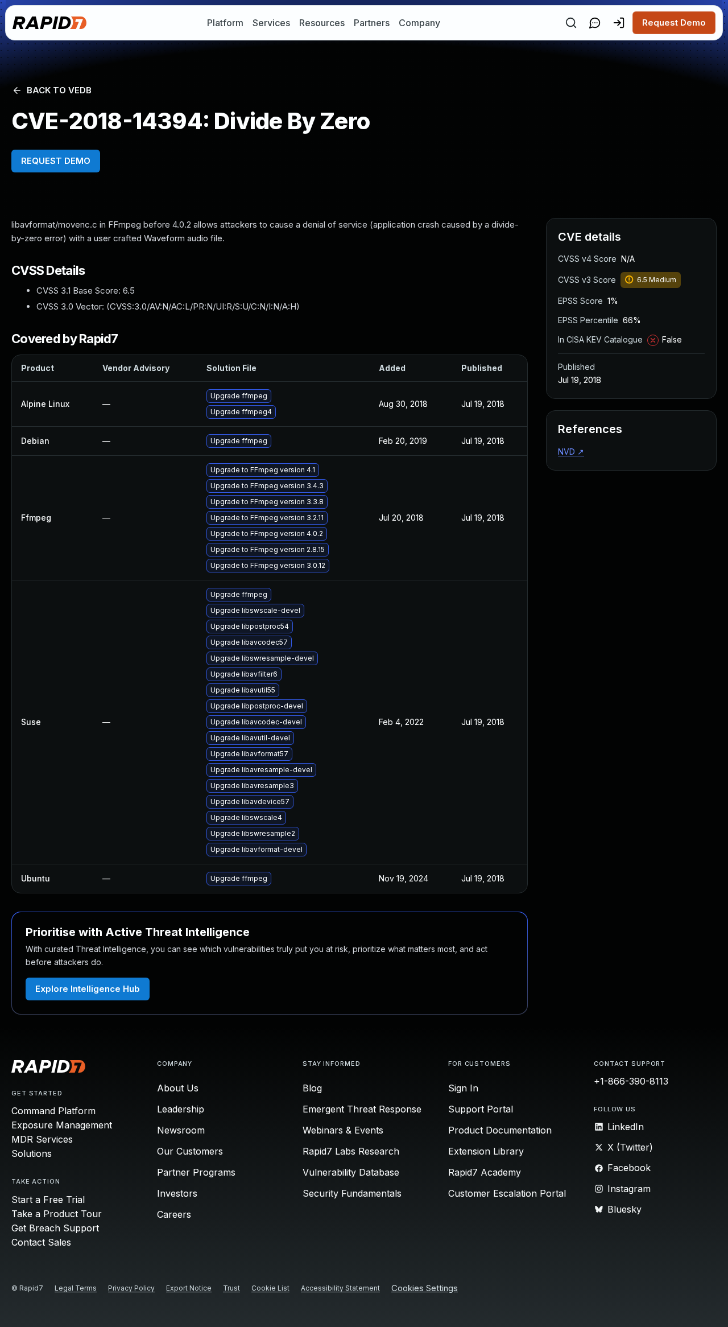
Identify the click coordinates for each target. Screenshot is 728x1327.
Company (419, 22)
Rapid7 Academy (484, 1172)
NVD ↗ (571, 451)
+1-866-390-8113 (631, 1081)
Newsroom (181, 1130)
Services (271, 22)
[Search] (571, 23)
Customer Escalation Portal (507, 1193)
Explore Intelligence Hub (87, 988)
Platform (225, 22)
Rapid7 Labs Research (351, 1151)
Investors (177, 1193)
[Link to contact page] (595, 23)
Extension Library (486, 1151)
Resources (322, 22)
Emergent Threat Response (362, 1109)
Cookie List (270, 1288)
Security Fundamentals (352, 1193)
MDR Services (42, 1139)
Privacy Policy (131, 1288)
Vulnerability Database (351, 1172)
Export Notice (189, 1288)
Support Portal (480, 1109)
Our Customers (190, 1151)
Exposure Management (61, 1125)
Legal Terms (76, 1288)
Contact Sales (41, 1242)
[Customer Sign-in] (619, 23)
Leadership (180, 1109)
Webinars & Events (343, 1130)
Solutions (31, 1153)
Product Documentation (500, 1130)
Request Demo (674, 22)
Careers (174, 1214)
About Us (177, 1088)
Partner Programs (196, 1172)
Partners (372, 22)
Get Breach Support (55, 1228)
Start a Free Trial (48, 1199)
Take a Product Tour (56, 1213)
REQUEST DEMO (55, 160)
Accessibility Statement (340, 1288)
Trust (231, 1288)
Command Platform (53, 1110)
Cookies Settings (424, 1288)
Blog (312, 1088)
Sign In (463, 1088)
